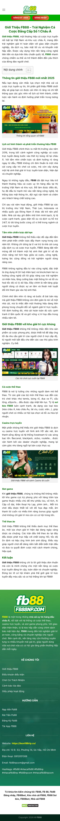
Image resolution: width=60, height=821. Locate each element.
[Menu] (3, 9)
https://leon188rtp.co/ (24, 743)
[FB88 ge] (30, 10)
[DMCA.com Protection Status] (30, 805)
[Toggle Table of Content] (27, 70)
